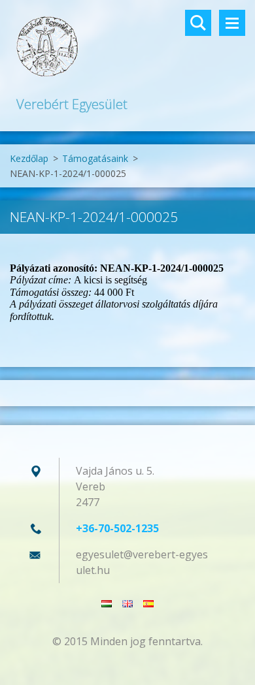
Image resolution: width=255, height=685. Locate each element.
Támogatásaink (95, 158)
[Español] (148, 603)
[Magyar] (106, 603)
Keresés (198, 23)
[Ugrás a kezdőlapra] (127, 47)
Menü (232, 23)
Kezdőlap (29, 158)
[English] (127, 603)
